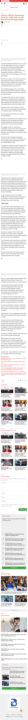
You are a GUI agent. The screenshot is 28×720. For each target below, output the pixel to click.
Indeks (7, 714)
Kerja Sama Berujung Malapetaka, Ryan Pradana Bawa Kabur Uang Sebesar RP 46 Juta (13, 635)
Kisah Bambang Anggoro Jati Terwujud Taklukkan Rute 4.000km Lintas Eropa (7, 604)
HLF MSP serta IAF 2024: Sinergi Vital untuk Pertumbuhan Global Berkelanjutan (13, 359)
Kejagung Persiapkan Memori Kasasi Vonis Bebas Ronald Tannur (14, 659)
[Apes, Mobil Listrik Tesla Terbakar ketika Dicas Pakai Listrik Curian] (14, 668)
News (2, 13)
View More (13, 567)
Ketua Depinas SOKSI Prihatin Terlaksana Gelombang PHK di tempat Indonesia (13, 365)
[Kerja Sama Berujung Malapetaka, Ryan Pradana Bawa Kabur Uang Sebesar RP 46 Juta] (14, 624)
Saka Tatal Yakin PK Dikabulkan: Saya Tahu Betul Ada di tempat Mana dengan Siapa (13, 654)
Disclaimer (19, 714)
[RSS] (21, 711)
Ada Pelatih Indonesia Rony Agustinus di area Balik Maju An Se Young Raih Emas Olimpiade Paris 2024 (13, 592)
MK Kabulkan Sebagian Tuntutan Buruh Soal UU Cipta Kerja (13, 362)
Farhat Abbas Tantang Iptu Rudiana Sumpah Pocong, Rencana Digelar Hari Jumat (13, 645)
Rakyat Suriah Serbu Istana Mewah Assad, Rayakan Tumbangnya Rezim (14, 535)
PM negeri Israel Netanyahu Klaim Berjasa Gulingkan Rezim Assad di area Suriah (14, 549)
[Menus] (2, 3)
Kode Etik (13, 714)
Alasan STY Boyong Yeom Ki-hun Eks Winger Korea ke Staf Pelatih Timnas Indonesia (20, 604)
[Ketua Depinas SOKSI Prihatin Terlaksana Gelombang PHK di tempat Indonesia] (7, 403)
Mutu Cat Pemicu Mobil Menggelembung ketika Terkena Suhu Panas (17, 677)
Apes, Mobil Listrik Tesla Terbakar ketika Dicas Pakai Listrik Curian (17, 672)
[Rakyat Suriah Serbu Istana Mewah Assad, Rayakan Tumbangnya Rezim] (14, 525)
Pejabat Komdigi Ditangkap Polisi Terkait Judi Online (13, 371)
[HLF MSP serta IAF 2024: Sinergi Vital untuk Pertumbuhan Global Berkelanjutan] (7, 389)
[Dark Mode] (24, 4)
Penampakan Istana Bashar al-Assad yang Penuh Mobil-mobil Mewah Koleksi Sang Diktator (15, 539)
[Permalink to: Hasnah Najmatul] (2, 22)
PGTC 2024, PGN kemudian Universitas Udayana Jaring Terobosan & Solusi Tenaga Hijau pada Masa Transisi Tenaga (13, 374)
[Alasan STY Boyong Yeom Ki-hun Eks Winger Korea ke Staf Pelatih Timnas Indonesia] (21, 598)
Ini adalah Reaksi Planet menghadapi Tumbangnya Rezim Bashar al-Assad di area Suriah (15, 544)
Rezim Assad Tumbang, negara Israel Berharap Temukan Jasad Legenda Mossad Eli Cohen (15, 554)
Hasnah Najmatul (7, 21)
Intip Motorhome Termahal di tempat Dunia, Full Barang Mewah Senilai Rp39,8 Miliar (17, 683)
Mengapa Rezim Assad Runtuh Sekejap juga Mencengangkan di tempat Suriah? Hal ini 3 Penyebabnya (15, 564)
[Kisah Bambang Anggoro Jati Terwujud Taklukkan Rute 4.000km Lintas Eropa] (7, 598)
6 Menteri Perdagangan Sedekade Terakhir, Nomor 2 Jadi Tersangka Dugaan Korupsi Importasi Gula (13, 368)
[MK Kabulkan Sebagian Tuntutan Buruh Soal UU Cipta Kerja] (21, 389)
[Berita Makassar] (4, 3)
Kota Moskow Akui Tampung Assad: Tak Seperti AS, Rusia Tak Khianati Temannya (14, 559)
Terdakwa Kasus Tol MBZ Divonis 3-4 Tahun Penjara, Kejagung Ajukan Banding (13, 640)
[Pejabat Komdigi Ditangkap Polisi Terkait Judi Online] (7, 416)
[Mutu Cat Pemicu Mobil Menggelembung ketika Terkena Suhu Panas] (5, 677)
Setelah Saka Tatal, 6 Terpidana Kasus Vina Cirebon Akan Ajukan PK (12, 650)
